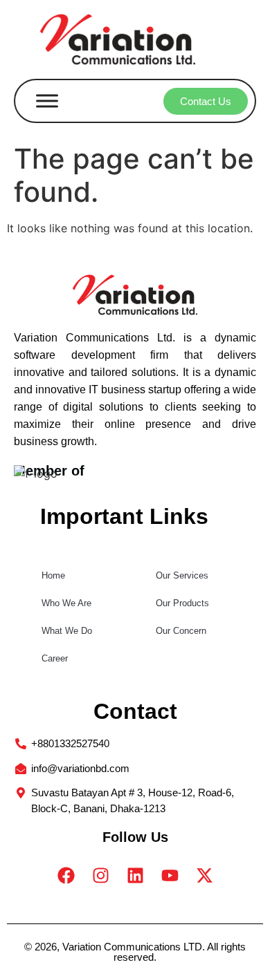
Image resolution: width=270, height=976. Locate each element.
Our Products (182, 603)
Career (55, 658)
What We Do (67, 631)
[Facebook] (65, 875)
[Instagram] (100, 875)
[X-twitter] (204, 875)
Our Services (182, 575)
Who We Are (66, 603)
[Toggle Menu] (47, 101)
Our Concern (181, 631)
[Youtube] (169, 875)
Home (53, 575)
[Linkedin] (135, 875)
